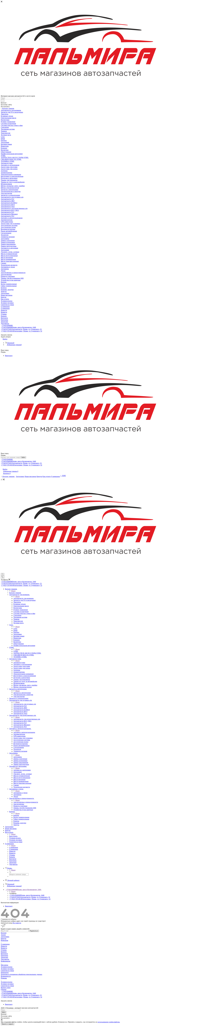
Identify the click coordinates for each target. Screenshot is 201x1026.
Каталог (4, 933)
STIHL (15, 651)
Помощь (4, 978)
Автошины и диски (20, 793)
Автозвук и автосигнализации (24, 732)
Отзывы (4, 950)
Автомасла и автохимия (22, 770)
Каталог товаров (15, 593)
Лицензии (4, 957)
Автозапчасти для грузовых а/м (24, 704)
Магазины (4, 965)
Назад (13, 591)
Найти (23, 457)
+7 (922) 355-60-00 (21, 331)
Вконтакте (8, 356)
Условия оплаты (6, 967)
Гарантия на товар (7, 970)
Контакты (4, 954)
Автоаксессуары (19, 662)
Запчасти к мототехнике (22, 693)
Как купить (13, 836)
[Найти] (2, 100)
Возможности (6, 976)
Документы (5, 959)
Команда (4, 948)
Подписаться (34, 931)
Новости (4, 946)
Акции (3, 935)
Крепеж (16, 815)
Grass (15, 628)
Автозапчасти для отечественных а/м (26, 719)
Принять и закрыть (8, 1024)
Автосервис (5, 937)
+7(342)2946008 (7, 325)
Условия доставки (7, 969)
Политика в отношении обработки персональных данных (21, 974)
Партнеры (4, 955)
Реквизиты (5, 972)
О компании (13, 847)
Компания (4, 940)
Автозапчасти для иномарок (23, 598)
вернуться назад (6, 923)
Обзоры (3, 989)
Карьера (4, 952)
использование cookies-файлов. (109, 1022)
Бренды (3, 938)
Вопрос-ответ (6, 987)
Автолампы (17, 757)
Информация (5, 961)
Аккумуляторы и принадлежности (25, 802)
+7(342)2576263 (21, 329)
